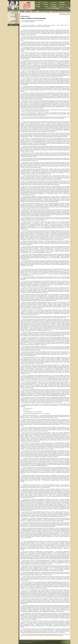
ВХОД (16, 24)
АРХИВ (17, 18)
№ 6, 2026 (38, 6)
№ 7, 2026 (38, 4)
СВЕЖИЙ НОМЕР (15, 20)
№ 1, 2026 (53, 4)
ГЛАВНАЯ (16, 11)
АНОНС (17, 19)
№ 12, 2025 (53, 6)
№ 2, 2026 (53, 2)
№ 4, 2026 (45, 4)
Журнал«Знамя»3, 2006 (64, 14)
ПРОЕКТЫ (17, 17)
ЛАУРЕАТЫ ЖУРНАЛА (15, 16)
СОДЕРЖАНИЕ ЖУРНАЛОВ (14, 21)
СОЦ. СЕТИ (34, 11)
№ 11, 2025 (62, 2)
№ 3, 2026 (45, 6)
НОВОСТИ (17, 15)
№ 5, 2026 (45, 2)
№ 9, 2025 (62, 6)
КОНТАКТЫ (28, 11)
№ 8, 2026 (38, 2)
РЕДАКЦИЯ (22, 11)
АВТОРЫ (17, 14)
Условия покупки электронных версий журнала (26, 642)
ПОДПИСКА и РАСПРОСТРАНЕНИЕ (44, 11)
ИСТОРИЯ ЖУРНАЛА (15, 13)
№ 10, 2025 (62, 4)
